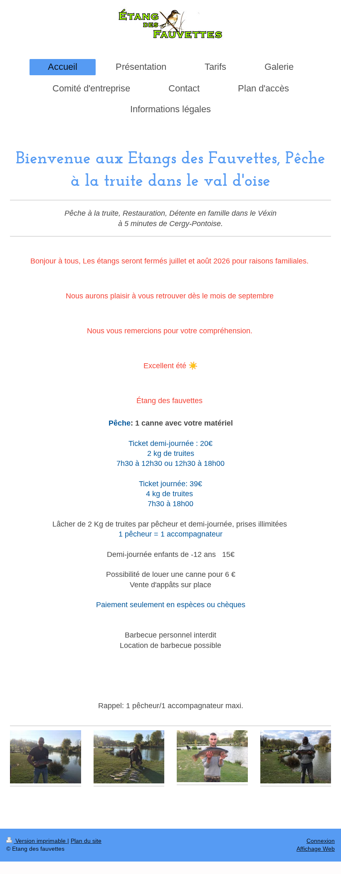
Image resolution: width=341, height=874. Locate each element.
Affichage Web (316, 848)
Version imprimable (40, 840)
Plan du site (86, 840)
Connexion (320, 840)
